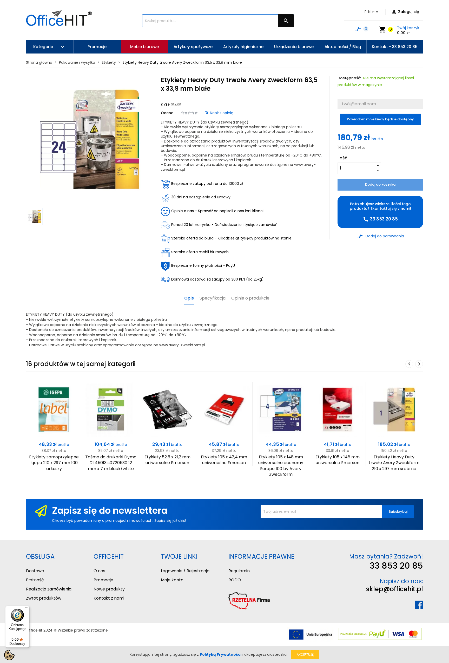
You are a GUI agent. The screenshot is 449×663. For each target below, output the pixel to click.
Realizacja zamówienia (48, 589)
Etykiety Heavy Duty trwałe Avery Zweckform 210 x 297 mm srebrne (394, 463)
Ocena (167, 112)
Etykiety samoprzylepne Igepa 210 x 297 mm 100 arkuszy (54, 463)
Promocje (103, 580)
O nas (99, 571)
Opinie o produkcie (250, 298)
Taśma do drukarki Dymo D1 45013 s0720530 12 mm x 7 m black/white (110, 463)
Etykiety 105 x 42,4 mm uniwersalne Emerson (224, 460)
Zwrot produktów (43, 598)
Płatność (35, 580)
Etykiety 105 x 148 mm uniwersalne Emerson (337, 460)
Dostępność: (349, 78)
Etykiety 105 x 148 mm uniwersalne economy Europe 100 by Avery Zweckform (280, 465)
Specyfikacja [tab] (213, 298)
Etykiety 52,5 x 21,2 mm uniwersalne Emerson (167, 460)
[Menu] (26, 609)
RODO (234, 580)
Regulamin (239, 571)
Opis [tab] (189, 298)
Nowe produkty (109, 589)
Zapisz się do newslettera (109, 510)
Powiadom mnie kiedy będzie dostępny (380, 119)
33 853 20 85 (396, 565)
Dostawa (35, 571)
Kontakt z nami (109, 598)
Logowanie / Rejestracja (185, 571)
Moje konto (172, 580)
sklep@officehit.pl (394, 589)
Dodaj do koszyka (380, 184)
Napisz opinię (221, 112)
